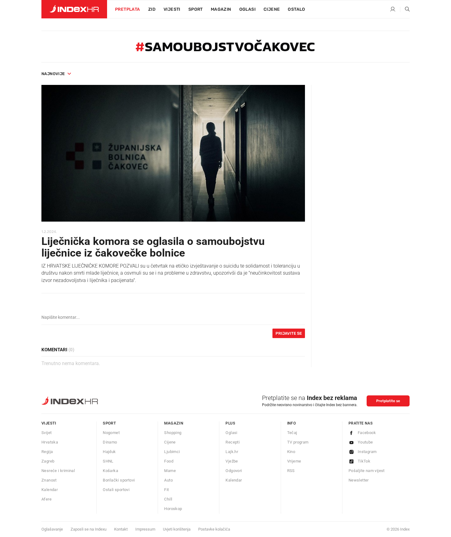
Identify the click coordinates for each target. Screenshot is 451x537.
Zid (152, 9)
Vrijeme (294, 461)
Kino (291, 451)
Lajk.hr (232, 451)
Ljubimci (172, 451)
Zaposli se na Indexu (88, 529)
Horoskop (173, 508)
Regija (47, 451)
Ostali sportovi (116, 489)
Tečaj (292, 432)
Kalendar (49, 489)
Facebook (367, 432)
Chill (168, 499)
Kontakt (121, 529)
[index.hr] (74, 9)
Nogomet (111, 432)
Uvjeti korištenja (177, 529)
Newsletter (359, 480)
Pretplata (127, 9)
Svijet (46, 432)
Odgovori (234, 470)
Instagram (367, 451)
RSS (291, 470)
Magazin (173, 423)
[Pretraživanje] (405, 9)
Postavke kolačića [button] (214, 529)
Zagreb (47, 461)
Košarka (110, 470)
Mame (170, 470)
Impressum (145, 529)
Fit (166, 489)
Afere (46, 499)
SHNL (108, 461)
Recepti (233, 442)
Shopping (172, 432)
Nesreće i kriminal (58, 470)
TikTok (364, 461)
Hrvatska (49, 442)
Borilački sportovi (119, 480)
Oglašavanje (52, 529)
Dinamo (110, 442)
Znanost (49, 480)
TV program (298, 442)
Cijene (272, 9)
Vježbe (232, 461)
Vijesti (172, 9)
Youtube (365, 442)
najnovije (53, 73)
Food (168, 461)
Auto (168, 480)
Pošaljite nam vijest (367, 470)
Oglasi (247, 9)
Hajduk (109, 451)
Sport (195, 9)
